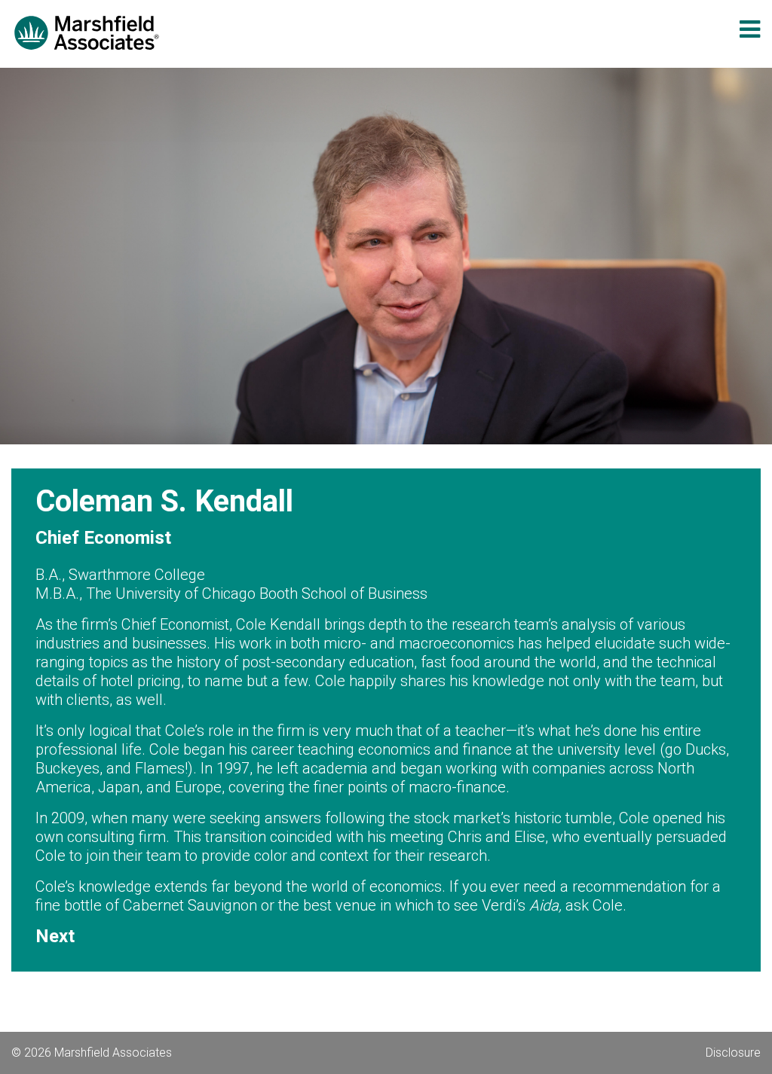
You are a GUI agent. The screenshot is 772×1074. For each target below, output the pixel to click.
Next (55, 936)
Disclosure (733, 1052)
